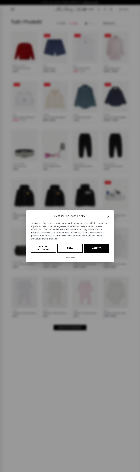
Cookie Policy (70, 257)
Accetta (96, 248)
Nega (70, 248)
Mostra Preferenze (43, 248)
